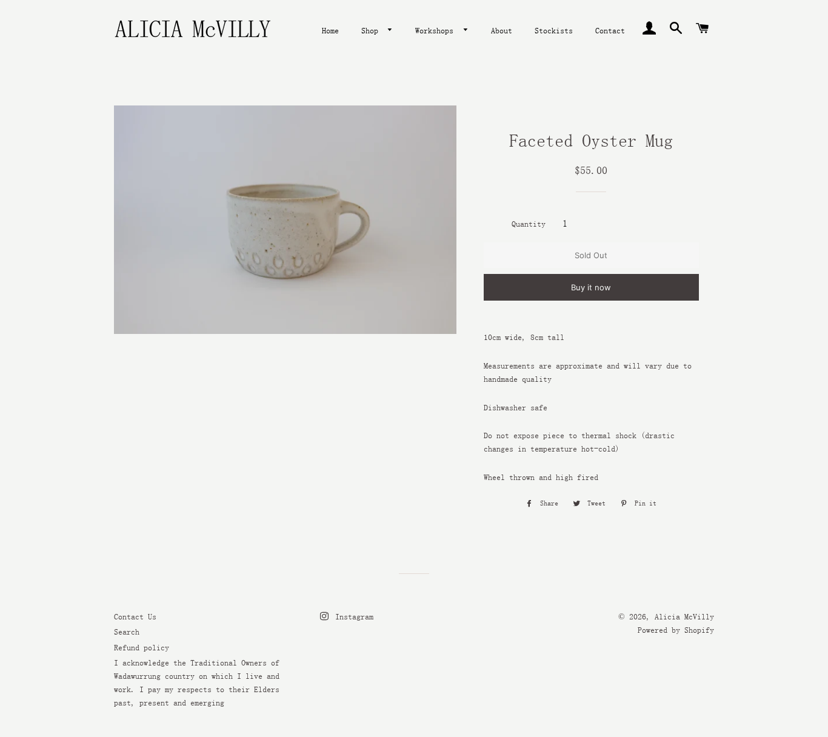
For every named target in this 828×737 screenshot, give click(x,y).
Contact (610, 30)
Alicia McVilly (684, 616)
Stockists (554, 30)
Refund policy (141, 647)
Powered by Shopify (676, 629)
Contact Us (135, 616)
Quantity (529, 223)
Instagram (352, 616)
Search (126, 631)
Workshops (436, 30)
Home (330, 30)
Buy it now (591, 287)
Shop (371, 30)
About (501, 30)
